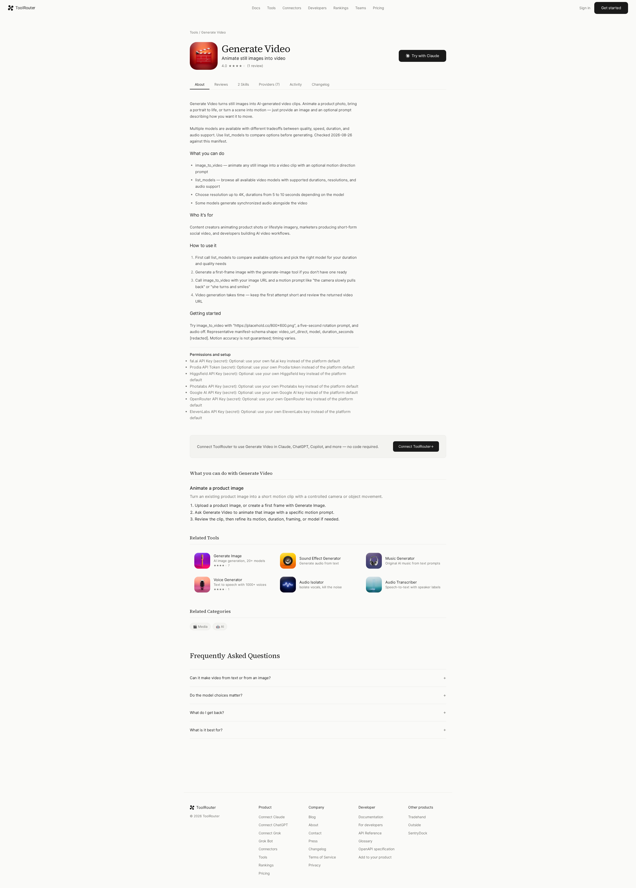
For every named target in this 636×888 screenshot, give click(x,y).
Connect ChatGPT (273, 825)
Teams (360, 8)
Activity (296, 84)
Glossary (365, 841)
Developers (317, 8)
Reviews (221, 84)
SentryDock (417, 833)
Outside (414, 825)
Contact (315, 833)
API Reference (370, 833)
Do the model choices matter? (216, 695)
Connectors (291, 8)
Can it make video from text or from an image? (230, 678)
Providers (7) (269, 84)
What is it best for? (206, 730)
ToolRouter (25, 7)
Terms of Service (322, 857)
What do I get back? (207, 712)
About (199, 84)
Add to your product (375, 857)
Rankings (340, 8)
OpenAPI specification (376, 849)
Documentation (370, 817)
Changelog (320, 84)
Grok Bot (266, 841)
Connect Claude (272, 817)
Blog (312, 817)
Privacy (315, 865)
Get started (611, 7)
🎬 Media (200, 627)
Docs (256, 8)
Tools (271, 8)
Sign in (584, 8)
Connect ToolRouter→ (416, 446)
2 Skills (243, 84)
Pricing (378, 8)
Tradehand (417, 817)
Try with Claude (425, 55)
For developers (370, 825)
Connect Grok (270, 833)
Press (313, 841)
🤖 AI (220, 627)
